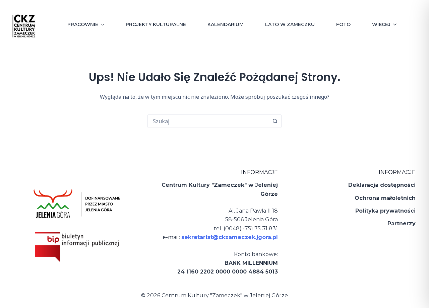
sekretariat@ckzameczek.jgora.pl (229, 237)
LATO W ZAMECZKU (290, 24)
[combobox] (208, 121)
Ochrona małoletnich (385, 198)
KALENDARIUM (225, 24)
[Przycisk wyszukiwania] (274, 121)
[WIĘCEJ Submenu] (396, 24)
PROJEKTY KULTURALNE (156, 24)
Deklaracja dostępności (382, 185)
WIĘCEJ (381, 24)
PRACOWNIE (82, 24)
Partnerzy (401, 223)
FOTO (343, 24)
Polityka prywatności (385, 211)
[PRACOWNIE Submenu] (104, 24)
